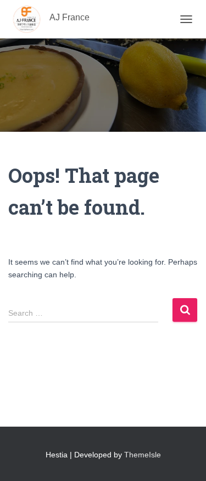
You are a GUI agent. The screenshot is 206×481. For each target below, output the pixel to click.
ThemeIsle (142, 454)
